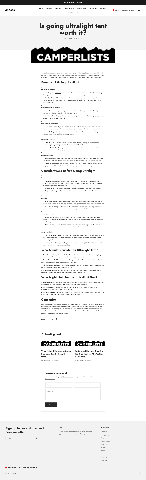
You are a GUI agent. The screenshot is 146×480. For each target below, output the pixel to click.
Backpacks (103, 8)
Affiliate (102, 450)
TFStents (49, 8)
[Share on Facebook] (48, 319)
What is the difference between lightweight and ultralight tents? (56, 354)
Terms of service (105, 441)
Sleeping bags (81, 8)
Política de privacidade (67, 377)
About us (103, 447)
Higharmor (93, 8)
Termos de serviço (50, 379)
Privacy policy (104, 435)
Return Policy (104, 444)
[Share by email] (61, 319)
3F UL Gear (103, 457)
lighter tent (58, 93)
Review (102, 454)
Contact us (103, 431)
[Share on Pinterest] (56, 319)
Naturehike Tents (73, 12)
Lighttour (58, 8)
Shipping (103, 438)
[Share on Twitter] (52, 319)
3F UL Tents (68, 8)
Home (41, 8)
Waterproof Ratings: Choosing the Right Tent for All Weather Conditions (89, 354)
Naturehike (103, 460)
